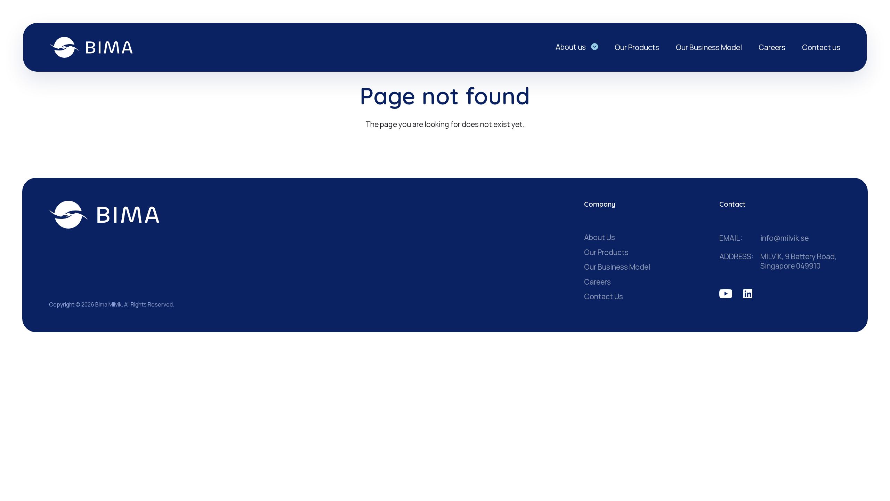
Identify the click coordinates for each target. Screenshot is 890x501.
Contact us (821, 47)
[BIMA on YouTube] (725, 294)
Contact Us (603, 296)
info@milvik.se (784, 238)
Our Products (637, 47)
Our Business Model (709, 47)
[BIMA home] (104, 215)
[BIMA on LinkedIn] (748, 294)
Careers (772, 47)
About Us (599, 237)
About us (571, 46)
